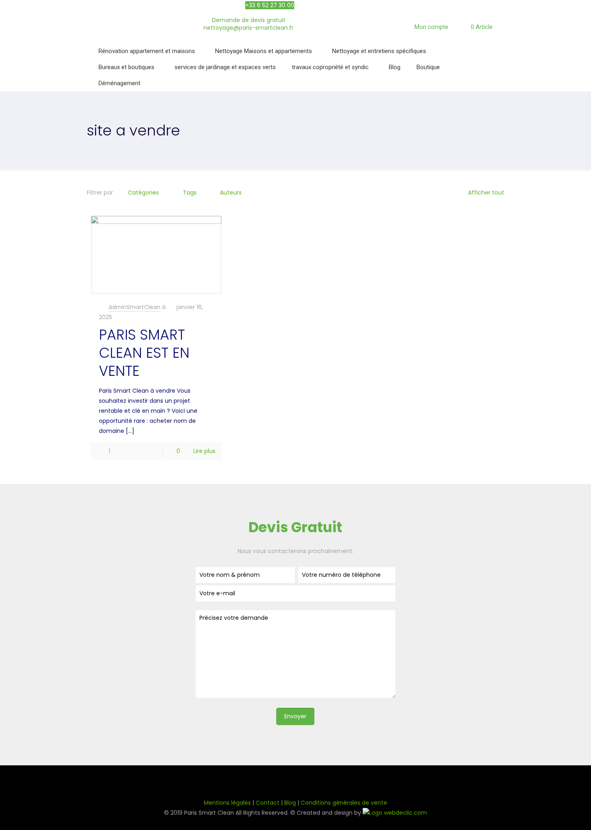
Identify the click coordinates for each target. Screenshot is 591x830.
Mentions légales (227, 803)
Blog (290, 803)
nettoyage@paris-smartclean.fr (248, 28)
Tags (190, 193)
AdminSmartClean (134, 307)
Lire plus (204, 451)
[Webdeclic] (395, 813)
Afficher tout (486, 193)
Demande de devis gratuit (248, 20)
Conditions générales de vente (344, 803)
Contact (267, 803)
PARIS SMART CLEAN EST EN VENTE (144, 353)
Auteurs (231, 193)
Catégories (143, 193)
